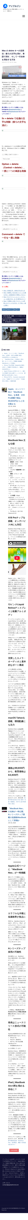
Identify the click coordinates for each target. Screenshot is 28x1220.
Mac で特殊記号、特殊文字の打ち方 (14, 290)
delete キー (10, 309)
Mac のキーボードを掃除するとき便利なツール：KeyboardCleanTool (14, 321)
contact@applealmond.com (10, 1185)
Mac (15, 62)
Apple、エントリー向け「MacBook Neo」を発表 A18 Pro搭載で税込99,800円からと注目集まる (13, 355)
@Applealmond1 (13, 111)
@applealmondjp (14, 109)
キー (18, 309)
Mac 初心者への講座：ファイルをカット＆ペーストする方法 (14, 316)
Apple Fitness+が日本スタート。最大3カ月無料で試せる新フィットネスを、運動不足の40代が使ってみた (13, 373)
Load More (14, 1150)
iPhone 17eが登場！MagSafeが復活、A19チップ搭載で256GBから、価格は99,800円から (13, 367)
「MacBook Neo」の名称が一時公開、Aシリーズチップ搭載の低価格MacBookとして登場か (12, 361)
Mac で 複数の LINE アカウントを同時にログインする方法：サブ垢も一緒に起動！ (15, 303)
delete (4, 309)
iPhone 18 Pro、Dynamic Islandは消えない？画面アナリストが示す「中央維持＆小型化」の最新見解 (13, 379)
